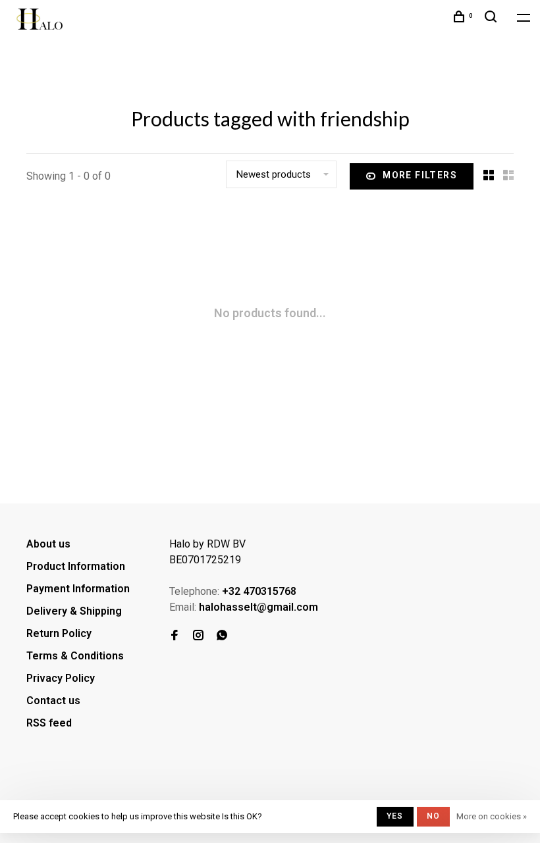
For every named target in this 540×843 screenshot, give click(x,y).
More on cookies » (491, 816)
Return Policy (59, 633)
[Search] (492, 18)
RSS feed (49, 723)
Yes (395, 816)
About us (48, 544)
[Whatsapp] (222, 636)
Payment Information (78, 588)
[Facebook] (174, 636)
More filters (420, 175)
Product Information (75, 566)
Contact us (53, 700)
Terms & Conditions (75, 656)
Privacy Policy (60, 678)
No (433, 816)
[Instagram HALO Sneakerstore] (198, 636)
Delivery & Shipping (74, 611)
